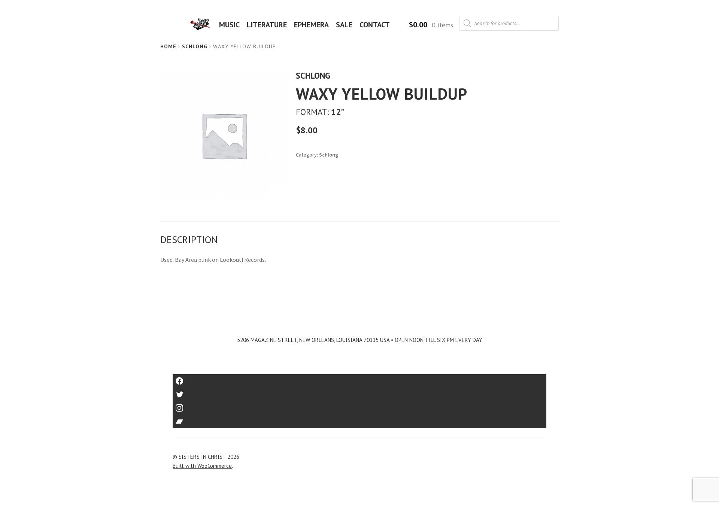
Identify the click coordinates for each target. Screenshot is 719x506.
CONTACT (375, 25)
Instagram (359, 405)
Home (168, 46)
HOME (202, 25)
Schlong (194, 46)
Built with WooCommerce (202, 465)
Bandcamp (359, 418)
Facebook (359, 378)
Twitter (359, 392)
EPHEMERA (311, 25)
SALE (344, 25)
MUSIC (229, 25)
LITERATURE (267, 25)
